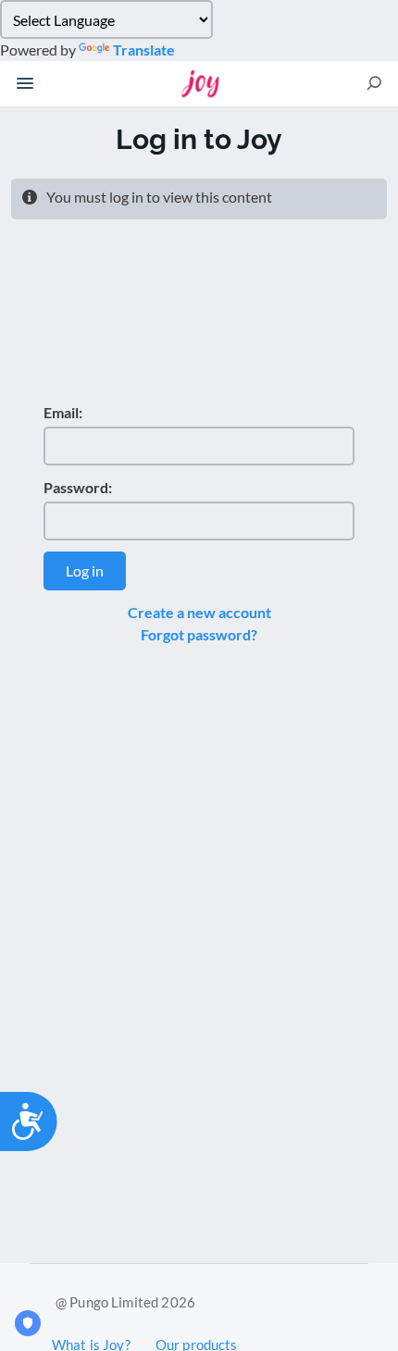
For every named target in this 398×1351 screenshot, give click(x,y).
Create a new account (199, 612)
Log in (85, 570)
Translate (144, 49)
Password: (78, 487)
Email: (63, 412)
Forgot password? (199, 634)
